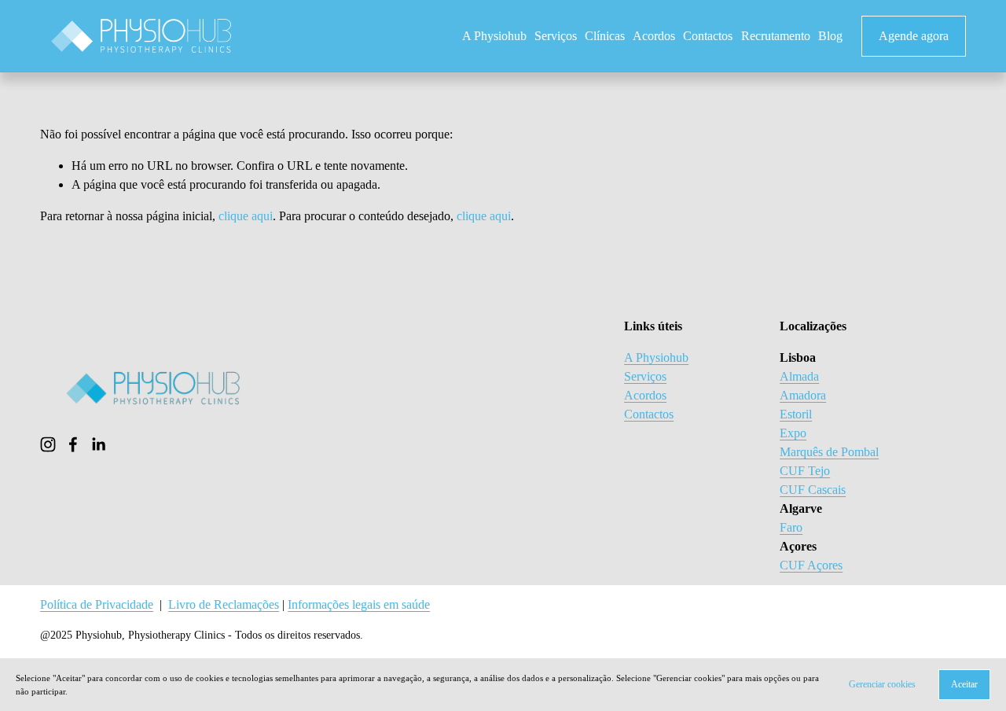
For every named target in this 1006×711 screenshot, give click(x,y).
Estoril (796, 414)
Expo (793, 433)
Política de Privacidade (96, 604)
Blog (830, 35)
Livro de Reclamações (223, 604)
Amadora (803, 395)
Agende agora (914, 35)
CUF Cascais (813, 489)
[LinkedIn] (98, 444)
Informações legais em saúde (359, 604)
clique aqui (245, 216)
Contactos (707, 35)
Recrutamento (775, 35)
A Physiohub (494, 35)
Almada (799, 376)
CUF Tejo (805, 470)
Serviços (555, 35)
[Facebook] (73, 444)
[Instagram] (48, 444)
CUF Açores (811, 565)
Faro (791, 527)
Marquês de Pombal (829, 452)
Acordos (654, 35)
